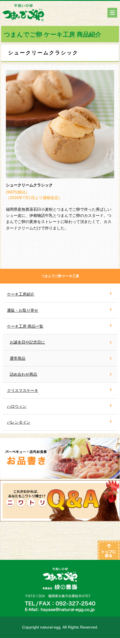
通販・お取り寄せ (22, 310)
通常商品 (17, 358)
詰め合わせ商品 (23, 374)
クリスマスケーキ (22, 390)
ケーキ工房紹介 (20, 294)
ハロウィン (17, 406)
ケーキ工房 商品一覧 (25, 326)
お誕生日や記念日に (27, 342)
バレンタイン (18, 422)
